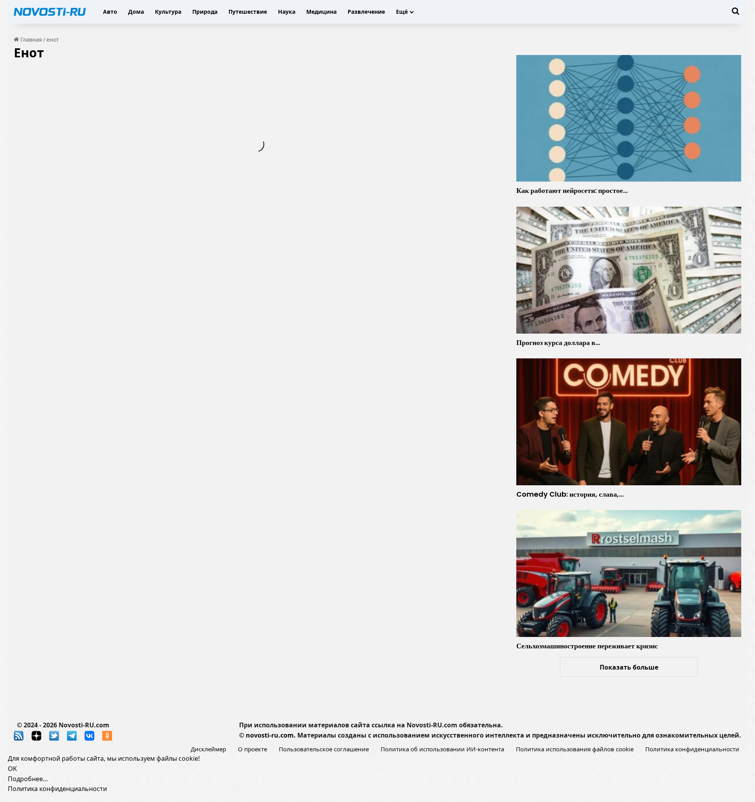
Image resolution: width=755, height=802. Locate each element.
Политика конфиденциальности (692, 749)
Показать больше (629, 667)
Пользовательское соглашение (324, 749)
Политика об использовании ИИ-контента (442, 749)
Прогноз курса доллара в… (558, 342)
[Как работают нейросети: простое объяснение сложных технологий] (628, 118)
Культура (168, 11)
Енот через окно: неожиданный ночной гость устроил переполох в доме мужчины (124, 141)
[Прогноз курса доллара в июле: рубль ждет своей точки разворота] (628, 270)
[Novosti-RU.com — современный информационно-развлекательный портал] (50, 12)
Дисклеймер (208, 749)
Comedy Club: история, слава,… (570, 494)
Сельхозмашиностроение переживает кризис (587, 646)
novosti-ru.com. (271, 735)
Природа (204, 11)
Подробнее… (28, 778)
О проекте (252, 749)
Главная (30, 39)
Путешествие (247, 11)
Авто (110, 11)
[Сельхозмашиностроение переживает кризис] (628, 573)
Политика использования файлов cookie (574, 749)
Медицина (321, 11)
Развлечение (366, 11)
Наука (286, 11)
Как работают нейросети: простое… (572, 190)
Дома (136, 11)
